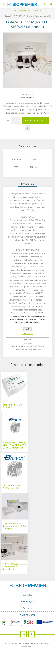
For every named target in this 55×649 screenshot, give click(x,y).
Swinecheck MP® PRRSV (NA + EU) (11, 486)
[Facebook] (31, 634)
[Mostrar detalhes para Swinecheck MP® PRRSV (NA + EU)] (14, 466)
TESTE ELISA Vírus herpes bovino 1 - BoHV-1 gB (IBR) (15, 526)
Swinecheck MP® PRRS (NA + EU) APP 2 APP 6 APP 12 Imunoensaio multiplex (15, 446)
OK (27, 329)
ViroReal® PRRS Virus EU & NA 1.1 (12, 406)
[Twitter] (23, 634)
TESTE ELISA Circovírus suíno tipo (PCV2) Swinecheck (14, 566)
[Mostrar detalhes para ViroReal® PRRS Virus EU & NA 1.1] (14, 385)
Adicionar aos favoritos (27, 128)
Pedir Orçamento (36, 120)
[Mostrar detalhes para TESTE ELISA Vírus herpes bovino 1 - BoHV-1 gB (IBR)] (15, 506)
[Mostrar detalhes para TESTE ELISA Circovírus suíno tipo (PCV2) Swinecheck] (14, 547)
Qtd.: (8, 120)
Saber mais (27, 333)
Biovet (31, 94)
